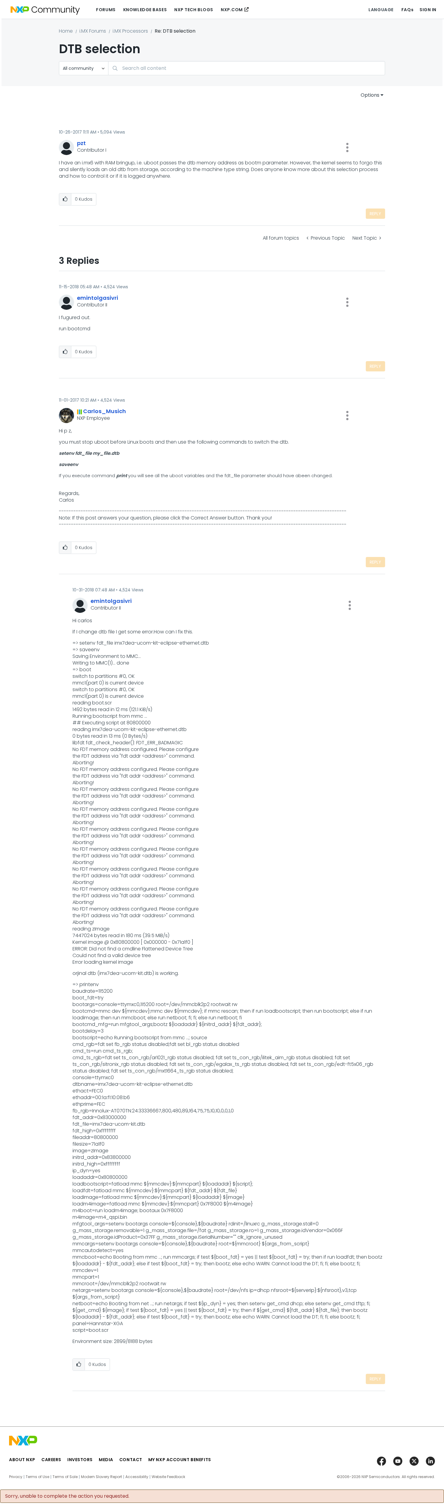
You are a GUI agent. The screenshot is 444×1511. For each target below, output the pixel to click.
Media (106, 1460)
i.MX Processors (130, 31)
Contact (130, 1460)
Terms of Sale (65, 1477)
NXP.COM (232, 10)
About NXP (22, 1460)
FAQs (407, 10)
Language (380, 10)
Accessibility (136, 1477)
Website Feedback (168, 1477)
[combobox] (246, 68)
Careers (51, 1460)
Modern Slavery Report (101, 1477)
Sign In (428, 10)
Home (66, 31)
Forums (105, 10)
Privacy (15, 1477)
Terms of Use (37, 1477)
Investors (80, 1460)
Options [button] (370, 95)
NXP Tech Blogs (193, 10)
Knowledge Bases (145, 10)
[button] (347, 147)
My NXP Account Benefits (179, 1460)
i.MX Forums (92, 31)
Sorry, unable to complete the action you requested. (67, 1496)
